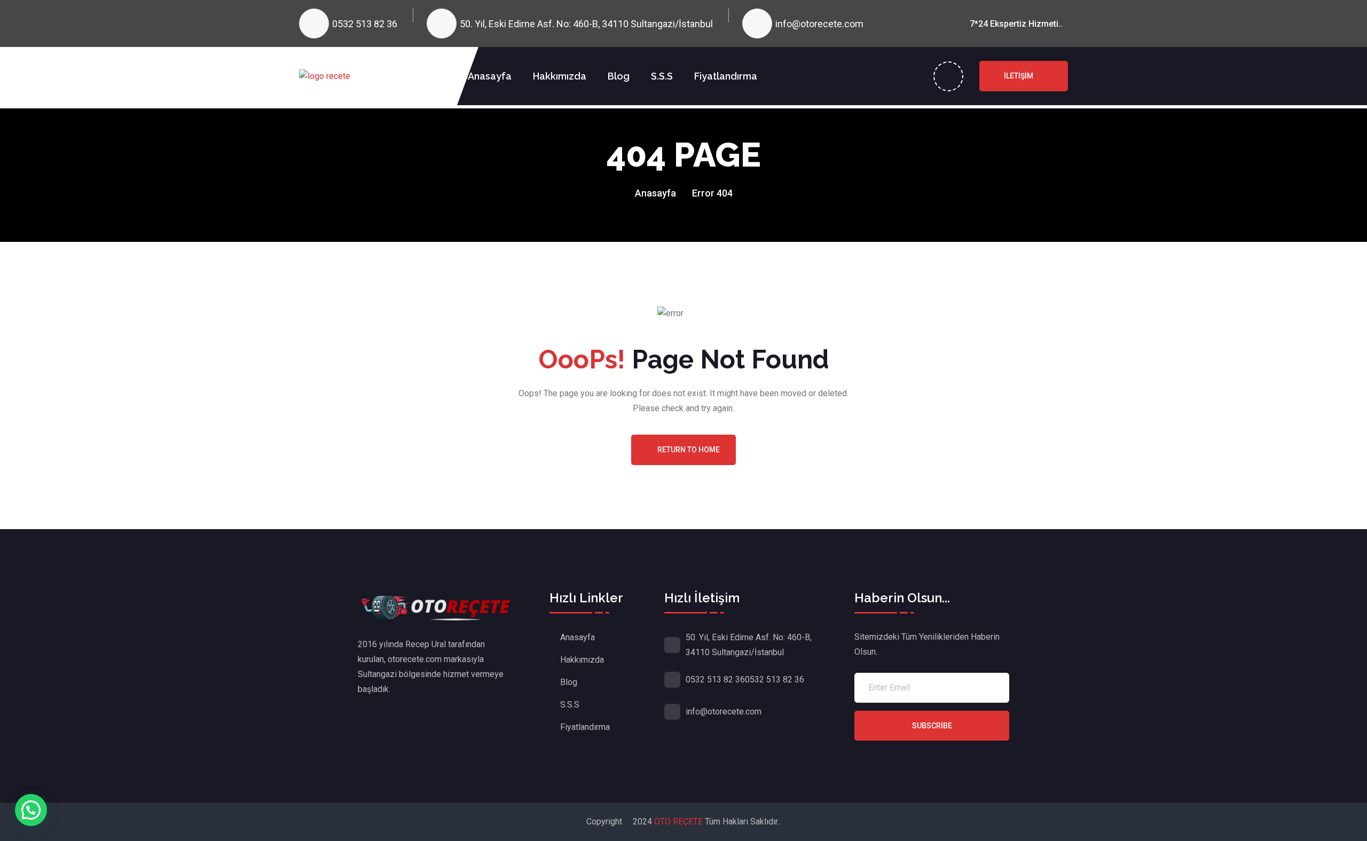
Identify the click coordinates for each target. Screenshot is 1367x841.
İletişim (1018, 76)
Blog (619, 76)
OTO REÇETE (679, 821)
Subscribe (932, 725)
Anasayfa (490, 76)
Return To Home (688, 449)
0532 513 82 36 (364, 23)
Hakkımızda (559, 76)
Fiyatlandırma (725, 76)
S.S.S (662, 76)
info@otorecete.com (819, 23)
